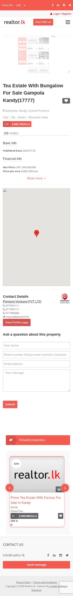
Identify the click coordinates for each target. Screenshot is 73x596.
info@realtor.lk (14, 555)
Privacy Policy (23, 582)
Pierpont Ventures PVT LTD (22, 301)
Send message (36, 565)
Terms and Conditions (45, 582)
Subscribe (7, 5)
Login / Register (61, 14)
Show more (35, 178)
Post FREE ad (43, 22)
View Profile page (16, 322)
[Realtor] (14, 21)
